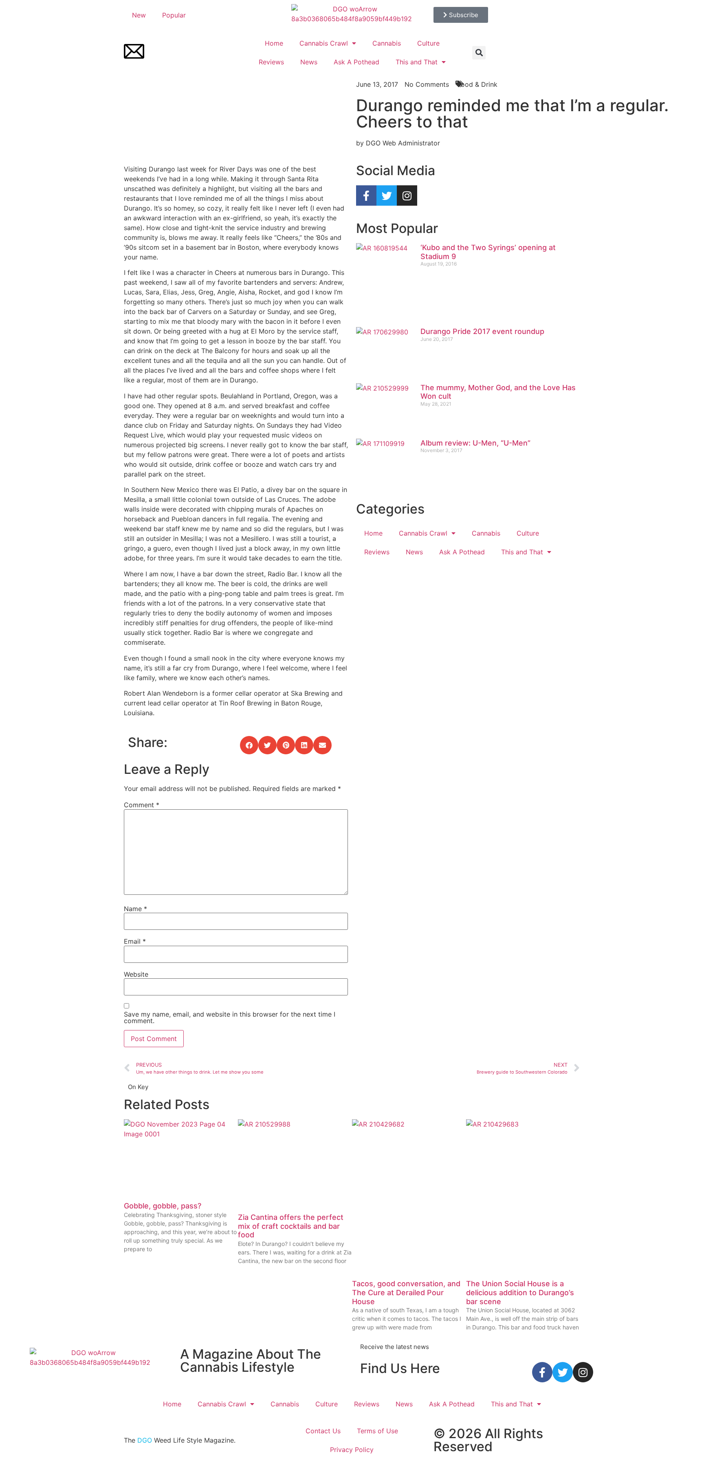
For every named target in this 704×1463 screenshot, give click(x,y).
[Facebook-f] (366, 195)
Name (135, 908)
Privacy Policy (352, 1449)
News (308, 62)
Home (274, 43)
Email (135, 941)
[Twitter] (386, 195)
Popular (174, 15)
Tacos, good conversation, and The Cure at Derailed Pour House (406, 1292)
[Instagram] (407, 195)
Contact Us (323, 1431)
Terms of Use (377, 1431)
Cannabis (386, 43)
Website (136, 974)
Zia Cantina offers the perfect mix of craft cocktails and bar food (290, 1226)
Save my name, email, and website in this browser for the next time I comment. (229, 1017)
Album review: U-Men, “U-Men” (475, 443)
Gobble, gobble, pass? (162, 1206)
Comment (141, 805)
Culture (428, 43)
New (139, 15)
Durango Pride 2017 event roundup (482, 331)
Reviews (271, 62)
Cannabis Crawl (323, 43)
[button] (479, 52)
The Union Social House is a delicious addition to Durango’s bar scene (520, 1292)
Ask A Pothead (356, 62)
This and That (417, 62)
